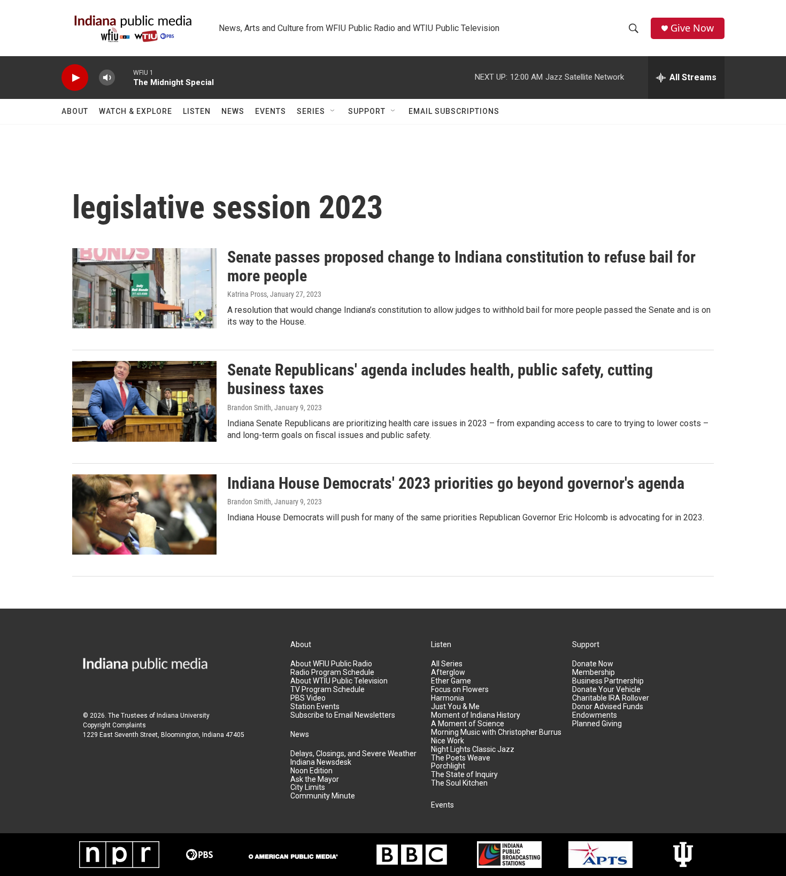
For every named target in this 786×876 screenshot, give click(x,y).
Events (270, 111)
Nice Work (447, 741)
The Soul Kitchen (459, 783)
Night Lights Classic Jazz (472, 750)
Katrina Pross (247, 294)
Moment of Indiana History (475, 715)
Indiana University (183, 715)
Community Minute (322, 796)
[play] (74, 78)
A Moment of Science (467, 724)
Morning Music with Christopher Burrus (496, 732)
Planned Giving (597, 724)
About (74, 111)
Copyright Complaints (114, 725)
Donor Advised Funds (607, 707)
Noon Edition (311, 771)
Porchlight (448, 766)
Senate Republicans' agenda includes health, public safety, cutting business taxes (440, 379)
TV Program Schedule (327, 690)
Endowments (594, 715)
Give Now (692, 28)
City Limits (307, 787)
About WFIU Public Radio (331, 664)
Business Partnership (608, 681)
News (232, 111)
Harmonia (447, 698)
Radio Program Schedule (332, 672)
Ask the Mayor (314, 779)
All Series (447, 664)
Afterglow (448, 672)
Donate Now (592, 664)
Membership (593, 672)
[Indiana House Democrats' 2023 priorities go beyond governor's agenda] (144, 514)
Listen (197, 111)
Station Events (315, 707)
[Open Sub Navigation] (333, 111)
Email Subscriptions (454, 111)
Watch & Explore (135, 111)
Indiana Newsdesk (320, 762)
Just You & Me (455, 707)
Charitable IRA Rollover (610, 698)
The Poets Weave (460, 758)
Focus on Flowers (460, 690)
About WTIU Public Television (339, 681)
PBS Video (308, 698)
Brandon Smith (249, 407)
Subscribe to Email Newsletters (342, 715)
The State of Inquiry (464, 775)
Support (367, 111)
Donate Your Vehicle (606, 690)
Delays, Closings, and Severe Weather (353, 754)
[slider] (124, 77)
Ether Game (451, 681)
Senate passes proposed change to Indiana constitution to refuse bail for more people (461, 266)
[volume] (107, 78)
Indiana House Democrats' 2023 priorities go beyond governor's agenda (455, 483)
